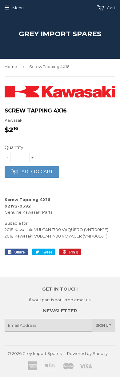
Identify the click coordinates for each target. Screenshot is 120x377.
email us (82, 299)
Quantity (14, 147)
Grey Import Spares (60, 33)
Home (11, 66)
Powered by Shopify (87, 353)
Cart (110, 7)
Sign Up (103, 325)
